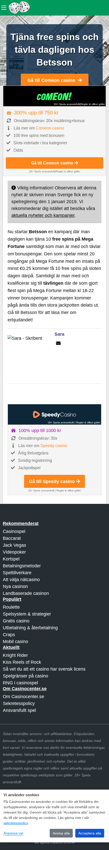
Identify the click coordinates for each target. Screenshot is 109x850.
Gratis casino (16, 620)
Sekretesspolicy (19, 703)
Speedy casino (53, 445)
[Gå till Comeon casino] (54, 96)
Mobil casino (15, 641)
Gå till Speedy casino (52, 481)
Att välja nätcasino (21, 579)
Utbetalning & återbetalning (30, 627)
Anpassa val (13, 833)
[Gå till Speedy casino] (54, 414)
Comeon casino (50, 128)
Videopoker (14, 552)
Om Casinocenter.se (23, 696)
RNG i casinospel (20, 682)
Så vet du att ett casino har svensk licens (44, 669)
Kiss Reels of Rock (22, 662)
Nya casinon (15, 586)
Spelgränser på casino (25, 675)
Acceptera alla (89, 833)
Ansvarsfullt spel (19, 710)
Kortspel (11, 558)
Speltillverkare (17, 572)
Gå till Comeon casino (51, 80)
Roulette (11, 607)
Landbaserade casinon (26, 593)
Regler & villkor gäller (93, 104)
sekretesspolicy (16, 823)
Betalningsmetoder (22, 565)
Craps (9, 634)
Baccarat (12, 538)
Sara (59, 334)
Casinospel (14, 531)
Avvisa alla (61, 833)
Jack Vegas (14, 545)
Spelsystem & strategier (27, 614)
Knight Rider (15, 655)
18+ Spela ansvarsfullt (67, 104)
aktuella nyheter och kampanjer (43, 215)
